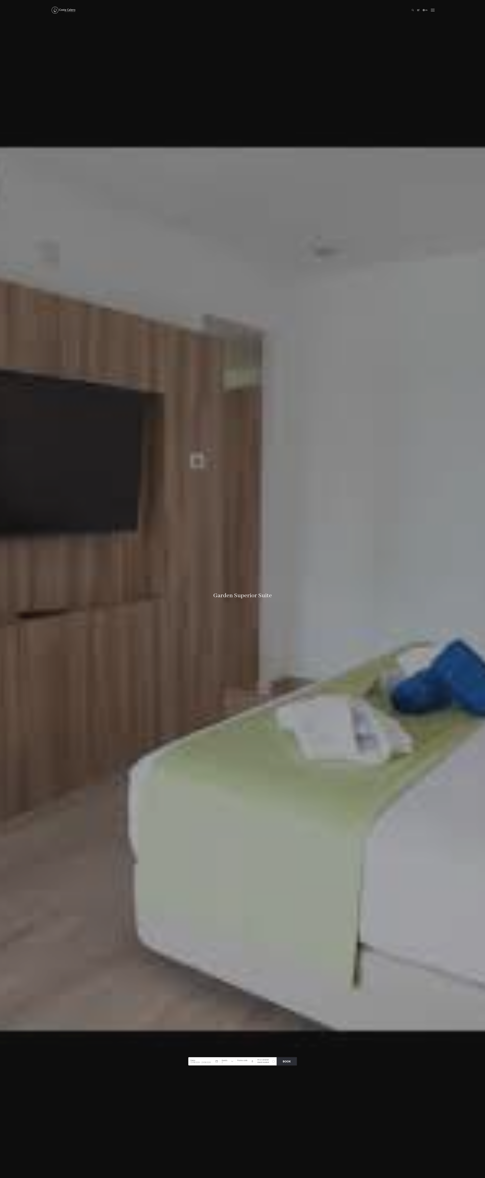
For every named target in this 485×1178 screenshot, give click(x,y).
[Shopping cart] (418, 10)
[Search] (413, 10)
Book (287, 1061)
